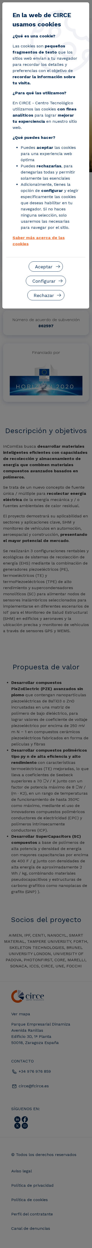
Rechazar (44, 295)
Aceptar (43, 266)
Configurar (43, 281)
